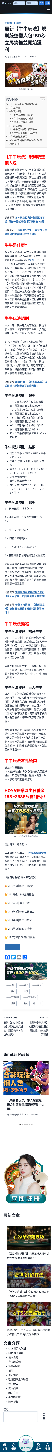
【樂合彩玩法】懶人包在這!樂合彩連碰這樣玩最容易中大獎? (25, 1105)
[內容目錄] (42, 99)
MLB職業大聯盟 (17, 1348)
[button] (48, 10)
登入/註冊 (26, 1448)
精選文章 (13, 1392)
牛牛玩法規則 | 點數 (23, 118)
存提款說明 (14, 1361)
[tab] (20, 1124)
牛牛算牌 (10, 1003)
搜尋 (5, 1409)
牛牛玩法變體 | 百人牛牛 (25, 133)
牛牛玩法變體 (15, 125)
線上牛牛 (36, 1003)
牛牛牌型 (10, 991)
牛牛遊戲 (23, 1003)
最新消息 (8, 23)
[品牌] (38, 1445)
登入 (41, 3)
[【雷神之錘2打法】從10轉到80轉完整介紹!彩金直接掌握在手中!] (29, 1276)
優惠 (13, 1448)
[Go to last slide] (8, 1091)
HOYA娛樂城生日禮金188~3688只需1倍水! (25, 142)
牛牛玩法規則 (16, 111)
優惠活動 (13, 1357)
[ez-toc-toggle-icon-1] (41, 99)
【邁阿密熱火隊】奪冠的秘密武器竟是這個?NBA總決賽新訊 (39, 1026)
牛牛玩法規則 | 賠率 (23, 122)
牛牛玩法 (23, 991)
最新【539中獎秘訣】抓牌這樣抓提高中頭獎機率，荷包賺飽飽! (13, 1026)
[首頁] (4, 1445)
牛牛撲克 (36, 985)
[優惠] (14, 1445)
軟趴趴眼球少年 (15, 56)
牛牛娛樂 (23, 985)
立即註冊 (12, 946)
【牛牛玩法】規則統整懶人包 (23, 103)
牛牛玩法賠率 (12, 997)
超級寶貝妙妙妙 (17, 1114)
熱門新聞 (13, 1383)
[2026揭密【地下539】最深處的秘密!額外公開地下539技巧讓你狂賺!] (29, 1314)
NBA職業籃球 (15, 1352)
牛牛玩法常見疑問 (18, 136)
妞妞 (31, 260)
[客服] (47, 1445)
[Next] (43, 1091)
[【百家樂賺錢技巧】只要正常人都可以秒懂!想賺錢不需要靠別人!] (29, 1238)
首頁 (4, 1448)
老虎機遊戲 (14, 1397)
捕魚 (10, 1370)
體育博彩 (13, 1401)
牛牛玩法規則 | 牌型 (23, 115)
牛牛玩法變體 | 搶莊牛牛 (25, 129)
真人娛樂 (17, 23)
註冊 (48, 3)
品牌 (38, 1448)
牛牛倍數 (10, 985)
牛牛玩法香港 (29, 997)
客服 (47, 1448)
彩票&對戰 (14, 1366)
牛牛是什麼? (15, 107)
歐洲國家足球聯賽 (18, 1379)
